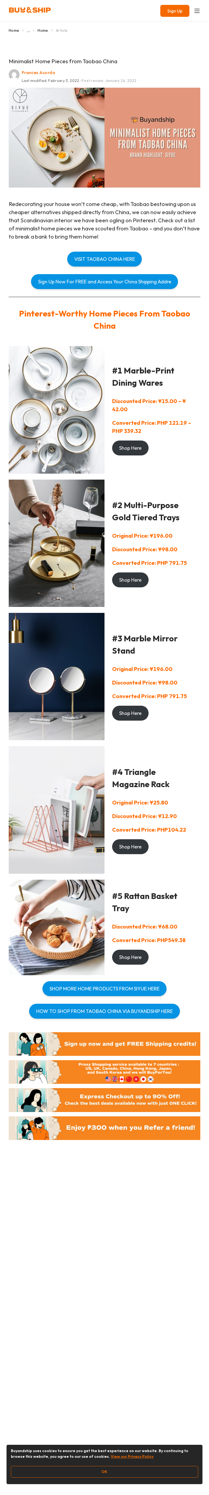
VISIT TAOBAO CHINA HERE (104, 259)
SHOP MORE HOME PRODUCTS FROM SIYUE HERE (104, 989)
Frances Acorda (38, 72)
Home (14, 30)
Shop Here (130, 448)
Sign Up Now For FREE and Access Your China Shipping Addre (104, 281)
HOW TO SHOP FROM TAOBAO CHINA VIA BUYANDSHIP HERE (104, 1011)
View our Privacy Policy (132, 1456)
